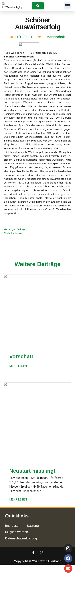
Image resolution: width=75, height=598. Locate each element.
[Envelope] (68, 568)
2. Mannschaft (54, 37)
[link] (38, 5)
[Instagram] (41, 552)
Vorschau (21, 356)
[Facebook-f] (33, 552)
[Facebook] (68, 558)
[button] (67, 5)
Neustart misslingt (32, 471)
